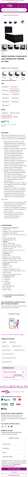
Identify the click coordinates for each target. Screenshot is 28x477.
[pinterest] (8, 426)
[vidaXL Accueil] (9, 6)
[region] (14, 467)
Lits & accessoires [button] (6, 350)
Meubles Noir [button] (12, 342)
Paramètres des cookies (14, 475)
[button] (4, 75)
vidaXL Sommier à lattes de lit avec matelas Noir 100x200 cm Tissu (14, 58)
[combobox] (14, 10)
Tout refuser (14, 472)
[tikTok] (11, 426)
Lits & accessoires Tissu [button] (7, 354)
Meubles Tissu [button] (5, 346)
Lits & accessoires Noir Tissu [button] (9, 358)
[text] (5, 122)
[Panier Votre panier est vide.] (25, 5)
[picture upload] (14, 323)
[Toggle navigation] (2, 5)
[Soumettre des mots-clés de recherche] (25, 10)
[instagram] (5, 426)
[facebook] (2, 426)
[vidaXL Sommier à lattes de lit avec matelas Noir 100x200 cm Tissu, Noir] (14, 31)
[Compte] (18, 5)
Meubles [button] (4, 342)
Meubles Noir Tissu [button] (17, 346)
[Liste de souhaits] (22, 5)
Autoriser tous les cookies (14, 469)
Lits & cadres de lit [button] (6, 362)
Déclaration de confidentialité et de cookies (11, 465)
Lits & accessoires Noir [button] (19, 350)
